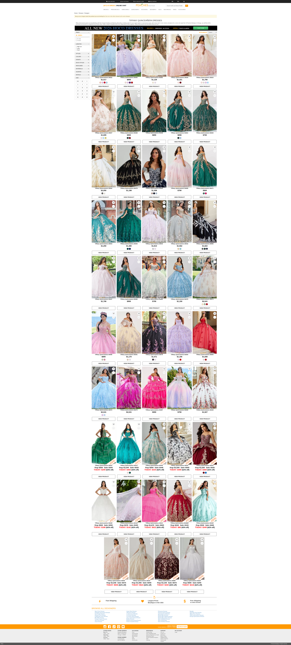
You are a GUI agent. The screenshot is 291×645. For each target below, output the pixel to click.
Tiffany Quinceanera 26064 (204, 354)
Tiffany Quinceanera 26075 (129, 410)
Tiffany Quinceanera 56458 (154, 133)
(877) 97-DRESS (121, 640)
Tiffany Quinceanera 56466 (129, 299)
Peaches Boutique (275, 643)
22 (82, 94)
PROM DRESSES (115, 9)
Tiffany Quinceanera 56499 (179, 410)
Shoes (133, 638)
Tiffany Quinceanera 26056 (154, 188)
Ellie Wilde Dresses (99, 617)
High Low (79, 46)
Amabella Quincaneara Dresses (102, 612)
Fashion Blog (149, 632)
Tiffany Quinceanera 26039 (204, 410)
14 (77, 90)
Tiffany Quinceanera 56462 (154, 299)
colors (78, 56)
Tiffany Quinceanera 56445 (154, 465)
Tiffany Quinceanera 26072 (103, 410)
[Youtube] (123, 626)
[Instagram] (104, 626)
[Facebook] (109, 626)
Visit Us (162, 632)
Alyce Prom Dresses (99, 611)
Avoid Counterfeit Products (152, 637)
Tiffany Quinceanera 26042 (179, 244)
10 (82, 87)
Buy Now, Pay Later (139, 1)
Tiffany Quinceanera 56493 (154, 77)
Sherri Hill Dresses (162, 620)
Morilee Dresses (130, 619)
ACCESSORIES (182, 9)
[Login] (184, 1)
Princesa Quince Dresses (164, 612)
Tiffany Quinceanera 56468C (179, 523)
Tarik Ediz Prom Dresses (195, 612)
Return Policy (163, 636)
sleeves (78, 71)
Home (76, 13)
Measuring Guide (150, 636)
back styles (80, 62)
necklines (79, 65)
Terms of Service (164, 638)
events (78, 59)
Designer (86, 13)
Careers (162, 641)
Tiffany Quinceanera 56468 (129, 133)
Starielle (192, 611)
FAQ (147, 638)
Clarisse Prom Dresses (100, 615)
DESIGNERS (153, 9)
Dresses (81, 13)
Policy (2, 643)
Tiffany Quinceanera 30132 (129, 523)
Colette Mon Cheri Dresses (101, 616)
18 (87, 90)
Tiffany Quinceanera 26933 (103, 465)
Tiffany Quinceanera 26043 (154, 244)
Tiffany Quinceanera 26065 (204, 244)
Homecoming (135, 633)
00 (82, 81)
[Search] (186, 6)
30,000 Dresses (111, 1)
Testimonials (163, 640)
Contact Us (163, 633)
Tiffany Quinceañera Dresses (197, 615)
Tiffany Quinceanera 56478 (129, 188)
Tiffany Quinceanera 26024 (204, 77)
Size (77, 77)
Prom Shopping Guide (151, 633)
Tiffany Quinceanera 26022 (103, 77)
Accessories (134, 640)
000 (78, 81)
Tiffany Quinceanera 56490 (103, 354)
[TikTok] (114, 626)
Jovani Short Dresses (131, 611)
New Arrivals (167, 9)
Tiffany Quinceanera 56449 (204, 523)
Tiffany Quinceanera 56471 (204, 188)
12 (87, 87)
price (77, 32)
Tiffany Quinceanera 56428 (103, 523)
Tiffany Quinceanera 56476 (179, 299)
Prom (133, 632)
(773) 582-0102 (121, 638)
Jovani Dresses (98, 621)
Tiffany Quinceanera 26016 (141, 580)
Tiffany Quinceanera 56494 (179, 354)
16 (82, 90)
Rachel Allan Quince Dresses (165, 617)
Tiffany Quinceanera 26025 (179, 465)
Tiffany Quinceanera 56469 (179, 188)
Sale (133, 637)
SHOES (174, 9)
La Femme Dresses (131, 615)
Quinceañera (135, 634)
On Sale (79, 38)
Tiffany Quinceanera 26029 (179, 77)
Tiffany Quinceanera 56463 (204, 133)
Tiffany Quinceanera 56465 (129, 77)
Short (78, 50)
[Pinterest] (118, 626)
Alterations (163, 634)
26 (77, 97)
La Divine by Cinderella (131, 613)
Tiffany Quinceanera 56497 (154, 410)
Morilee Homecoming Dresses (133, 620)
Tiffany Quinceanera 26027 (103, 133)
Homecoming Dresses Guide (152, 634)
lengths (78, 44)
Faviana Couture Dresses (101, 619)
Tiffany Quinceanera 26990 (167, 580)
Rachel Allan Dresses (163, 615)
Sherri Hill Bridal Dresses (164, 619)
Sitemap (148, 640)
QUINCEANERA (135, 9)
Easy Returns (125, 1)
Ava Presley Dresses (100, 613)
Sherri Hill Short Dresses (164, 621)
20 (77, 94)
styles (78, 53)
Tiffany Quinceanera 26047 (103, 299)
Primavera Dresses (162, 611)
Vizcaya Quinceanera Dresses (197, 616)
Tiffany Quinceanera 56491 (129, 354)
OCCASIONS (144, 9)
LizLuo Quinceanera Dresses (133, 617)
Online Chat (121, 5)
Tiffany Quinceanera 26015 (129, 465)
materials (79, 68)
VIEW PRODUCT (103, 86)
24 (87, 94)
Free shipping (153, 1)
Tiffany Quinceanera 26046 (129, 244)
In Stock (79, 40)
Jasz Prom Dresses (99, 620)
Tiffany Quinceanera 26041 (154, 523)
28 (82, 97)
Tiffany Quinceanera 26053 (103, 244)
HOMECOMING (125, 9)
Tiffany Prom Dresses (195, 613)
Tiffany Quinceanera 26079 (154, 354)
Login (176, 632)
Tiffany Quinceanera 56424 (192, 580)
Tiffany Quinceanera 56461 (179, 133)
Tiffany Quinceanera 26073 (204, 299)
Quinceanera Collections (164, 613)
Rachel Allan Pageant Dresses (165, 616)
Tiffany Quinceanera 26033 (204, 465)
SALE (159, 9)
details (78, 74)
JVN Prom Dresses (130, 612)
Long (78, 48)
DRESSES (105, 9)
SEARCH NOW (182, 626)
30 (87, 97)
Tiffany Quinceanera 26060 (103, 188)
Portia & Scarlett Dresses (132, 621)
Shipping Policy (164, 637)
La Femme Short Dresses (132, 616)
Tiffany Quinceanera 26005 (116, 580)
